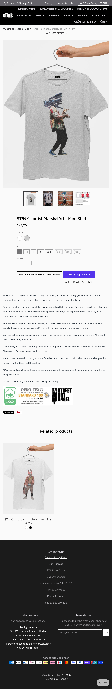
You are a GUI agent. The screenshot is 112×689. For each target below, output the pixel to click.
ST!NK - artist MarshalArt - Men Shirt (28, 519)
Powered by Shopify (56, 679)
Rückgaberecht (28, 627)
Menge (20, 258)
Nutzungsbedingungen (28, 635)
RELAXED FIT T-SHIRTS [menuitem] (30, 15)
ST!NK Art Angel (61, 674)
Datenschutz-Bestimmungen (28, 639)
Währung (22, 3)
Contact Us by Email (56, 557)
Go (106, 632)
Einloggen (49, 3)
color (20, 232)
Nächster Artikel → (56, 33)
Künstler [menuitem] (98, 15)
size (19, 246)
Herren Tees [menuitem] (26, 9)
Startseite (8, 29)
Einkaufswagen (95, 3)
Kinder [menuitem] (82, 15)
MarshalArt (24, 29)
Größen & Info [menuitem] (85, 21)
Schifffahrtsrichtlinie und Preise (28, 631)
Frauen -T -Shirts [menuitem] (61, 15)
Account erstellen (66, 3)
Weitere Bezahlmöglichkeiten (79, 282)
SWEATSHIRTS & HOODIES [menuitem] (56, 9)
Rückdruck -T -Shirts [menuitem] (92, 9)
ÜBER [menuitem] (103, 21)
